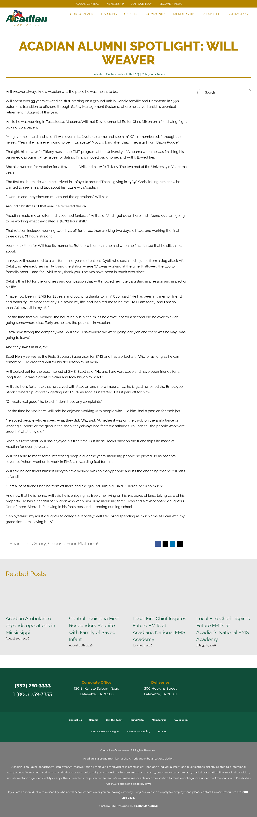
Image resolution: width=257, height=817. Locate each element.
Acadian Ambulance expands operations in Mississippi (30, 625)
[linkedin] (227, 690)
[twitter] (214, 690)
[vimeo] (234, 690)
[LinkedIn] (172, 544)
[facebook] (207, 690)
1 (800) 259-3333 (32, 694)
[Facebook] (158, 544)
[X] (165, 544)
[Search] (246, 22)
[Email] (180, 544)
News (161, 74)
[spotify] (241, 690)
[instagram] (220, 690)
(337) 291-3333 (32, 685)
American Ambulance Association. (151, 758)
